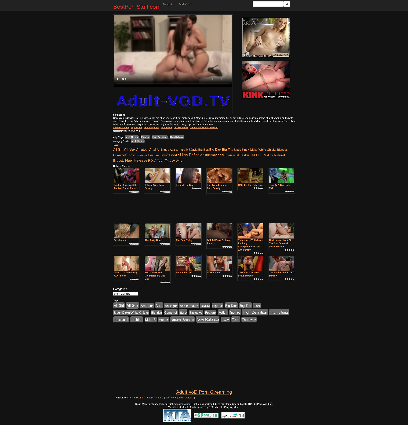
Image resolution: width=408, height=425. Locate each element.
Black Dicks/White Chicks (258, 149)
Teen (160, 160)
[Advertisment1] (266, 37)
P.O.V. (152, 160)
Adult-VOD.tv (185, 4)
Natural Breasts (182, 319)
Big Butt (203, 149)
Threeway (172, 160)
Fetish (164, 154)
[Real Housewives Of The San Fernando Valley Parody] (281, 230)
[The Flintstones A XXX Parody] (281, 263)
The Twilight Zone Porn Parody (217, 186)
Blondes (282, 149)
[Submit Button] (287, 4)
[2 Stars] (116, 131)
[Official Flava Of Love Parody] (219, 230)
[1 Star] (114, 131)
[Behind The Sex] (188, 175)
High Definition (159, 137)
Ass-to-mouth (179, 149)
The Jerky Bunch (154, 240)
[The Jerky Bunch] (157, 230)
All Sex (130, 149)
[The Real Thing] (188, 230)
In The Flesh (214, 272)
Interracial (232, 154)
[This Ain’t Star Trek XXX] (281, 175)
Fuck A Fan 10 (184, 272)
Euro (130, 154)
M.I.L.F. (257, 155)
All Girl (118, 149)
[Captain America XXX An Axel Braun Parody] (126, 175)
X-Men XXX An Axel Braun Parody (248, 274)
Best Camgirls (186, 397)
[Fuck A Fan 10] (188, 263)
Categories (168, 4)
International (214, 154)
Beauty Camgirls (154, 397)
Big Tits (227, 149)
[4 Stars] (120, 131)
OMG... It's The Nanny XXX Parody (125, 274)
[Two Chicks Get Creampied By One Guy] (157, 263)
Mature (268, 155)
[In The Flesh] (219, 263)
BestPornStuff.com (137, 6)
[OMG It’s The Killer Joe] (250, 175)
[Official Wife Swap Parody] (157, 175)
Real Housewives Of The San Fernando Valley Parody (280, 243)
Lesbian (246, 154)
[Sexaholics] (126, 230)
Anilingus (163, 149)
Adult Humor (131, 137)
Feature (145, 137)
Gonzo (174, 154)
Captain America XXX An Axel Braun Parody (126, 186)
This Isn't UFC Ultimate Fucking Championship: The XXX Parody (250, 244)
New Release (177, 137)
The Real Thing (184, 240)
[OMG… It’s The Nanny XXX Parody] (126, 263)
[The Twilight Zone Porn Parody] (219, 175)
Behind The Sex (184, 185)
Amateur (142, 149)
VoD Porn (171, 397)
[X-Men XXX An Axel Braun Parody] (250, 263)
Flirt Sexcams (136, 397)
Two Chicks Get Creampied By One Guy (155, 275)
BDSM (193, 149)
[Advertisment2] (266, 80)
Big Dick (215, 149)
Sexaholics (120, 240)
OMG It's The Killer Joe (250, 185)
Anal (152, 149)
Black (237, 149)
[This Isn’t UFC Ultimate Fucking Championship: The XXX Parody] (250, 230)
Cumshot (119, 155)
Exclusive (141, 155)
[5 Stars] (122, 131)
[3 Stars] (118, 131)
